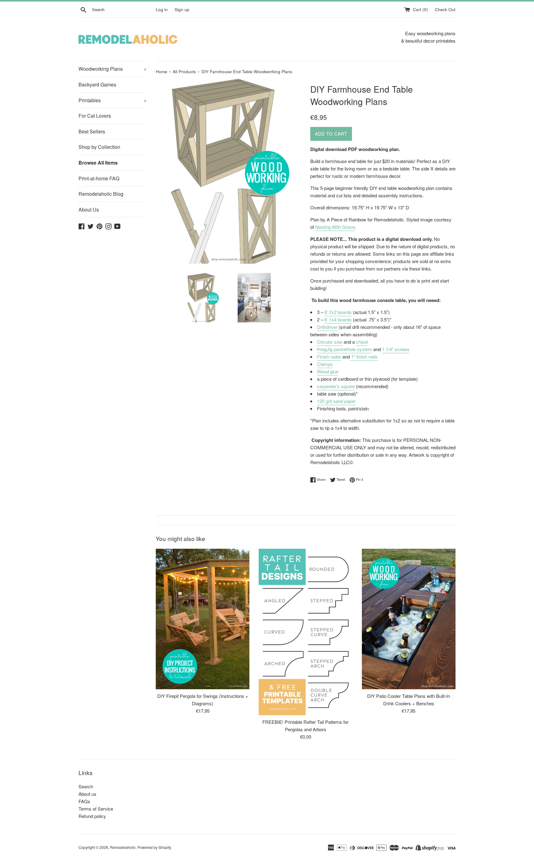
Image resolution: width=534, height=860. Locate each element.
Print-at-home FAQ (98, 178)
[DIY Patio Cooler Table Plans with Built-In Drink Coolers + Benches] (409, 619)
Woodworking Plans (112, 68)
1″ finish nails (364, 356)
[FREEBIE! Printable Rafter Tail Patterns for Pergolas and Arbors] (305, 632)
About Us (88, 209)
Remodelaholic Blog (100, 193)
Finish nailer (329, 356)
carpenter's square (336, 386)
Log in (162, 9)
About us (87, 794)
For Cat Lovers (94, 115)
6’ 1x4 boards (338, 319)
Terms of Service (95, 808)
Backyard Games (97, 84)
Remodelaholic (123, 847)
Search (85, 786)
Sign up (182, 9)
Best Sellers (91, 131)
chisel (362, 341)
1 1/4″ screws (395, 349)
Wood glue (327, 371)
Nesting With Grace (335, 227)
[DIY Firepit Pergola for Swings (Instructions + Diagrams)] (202, 619)
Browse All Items (98, 162)
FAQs (84, 801)
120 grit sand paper (336, 401)
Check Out (445, 9)
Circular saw (329, 341)
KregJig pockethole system (344, 349)
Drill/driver (327, 327)
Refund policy (92, 816)
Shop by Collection (99, 146)
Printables (112, 100)
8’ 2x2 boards (338, 312)
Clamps (325, 364)
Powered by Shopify (154, 847)
